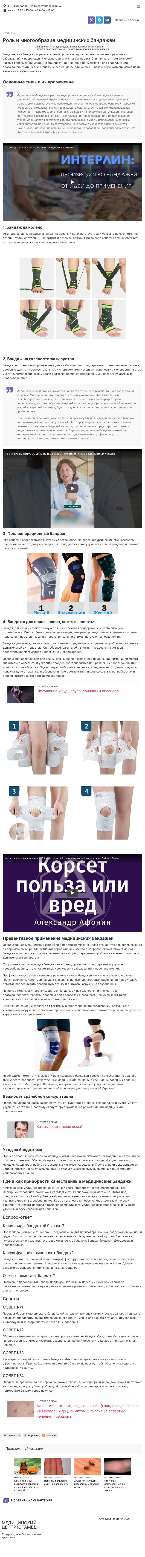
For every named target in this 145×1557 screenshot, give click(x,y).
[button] (138, 6)
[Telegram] (99, 20)
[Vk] (107, 20)
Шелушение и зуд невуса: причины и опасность (78, 691)
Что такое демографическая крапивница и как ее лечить (116, 1485)
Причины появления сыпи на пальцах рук (56, 1482)
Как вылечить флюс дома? (60, 1126)
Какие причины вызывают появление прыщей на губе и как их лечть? (26, 1485)
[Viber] (91, 20)
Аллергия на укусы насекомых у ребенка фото (86, 1483)
